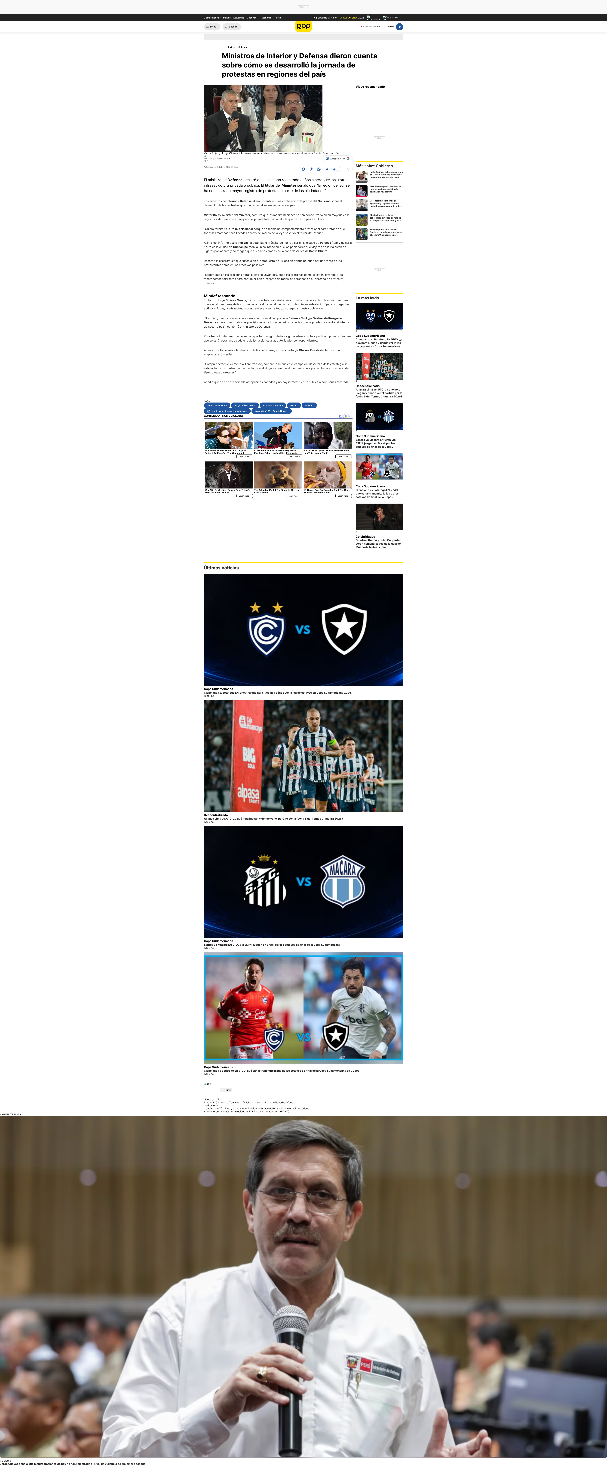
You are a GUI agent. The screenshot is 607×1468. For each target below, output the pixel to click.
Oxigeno (221, 1102)
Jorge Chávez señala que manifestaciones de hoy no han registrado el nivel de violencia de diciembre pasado (72, 1463)
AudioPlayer (275, 1102)
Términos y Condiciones (233, 1108)
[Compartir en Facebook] (303, 169)
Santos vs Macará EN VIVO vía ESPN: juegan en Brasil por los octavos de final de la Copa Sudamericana (272, 944)
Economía (266, 17)
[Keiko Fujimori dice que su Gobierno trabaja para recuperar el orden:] (362, 234)
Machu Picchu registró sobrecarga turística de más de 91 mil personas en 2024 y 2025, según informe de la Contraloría (386, 219)
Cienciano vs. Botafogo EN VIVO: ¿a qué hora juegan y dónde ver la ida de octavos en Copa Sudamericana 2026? (278, 692)
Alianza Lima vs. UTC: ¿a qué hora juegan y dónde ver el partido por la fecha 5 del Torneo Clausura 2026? (379, 393)
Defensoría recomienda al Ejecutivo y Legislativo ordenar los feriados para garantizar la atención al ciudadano (385, 204)
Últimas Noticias (212, 17)
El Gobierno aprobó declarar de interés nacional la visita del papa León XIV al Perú (385, 189)
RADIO (391, 26)
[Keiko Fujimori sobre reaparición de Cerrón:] (362, 177)
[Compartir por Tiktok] (311, 169)
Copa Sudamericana (370, 336)
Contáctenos (211, 1108)
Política (227, 17)
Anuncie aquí (281, 1108)
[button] (279, 17)
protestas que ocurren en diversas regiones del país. (261, 205)
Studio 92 (210, 1102)
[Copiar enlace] (334, 169)
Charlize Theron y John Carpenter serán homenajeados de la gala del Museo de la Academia (379, 544)
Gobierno (243, 47)
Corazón (240, 1102)
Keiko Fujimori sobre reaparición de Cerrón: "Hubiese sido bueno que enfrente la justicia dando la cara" (386, 176)
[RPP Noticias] (304, 26)
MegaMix (262, 1102)
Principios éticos (299, 1108)
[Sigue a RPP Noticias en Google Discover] (346, 169)
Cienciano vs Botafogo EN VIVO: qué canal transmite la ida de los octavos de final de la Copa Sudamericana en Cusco (281, 1070)
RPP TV (380, 26)
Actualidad (238, 17)
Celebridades (365, 536)
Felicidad (250, 1102)
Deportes (252, 17)
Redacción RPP (223, 158)
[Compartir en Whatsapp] (319, 169)
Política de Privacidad (261, 1108)
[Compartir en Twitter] (327, 169)
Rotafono (287, 1102)
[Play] (399, 26)
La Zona (230, 1102)
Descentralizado (368, 386)
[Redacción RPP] (208, 158)
